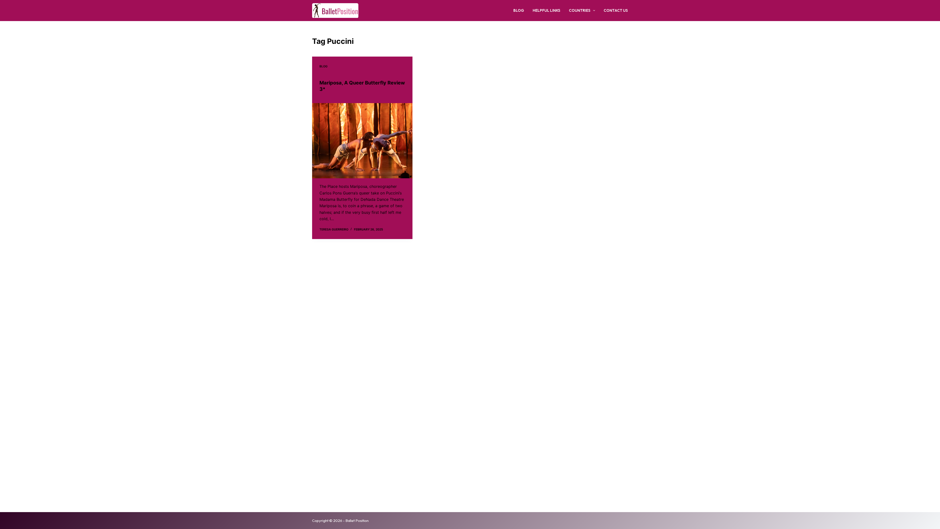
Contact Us (616, 10)
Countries (579, 10)
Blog (518, 10)
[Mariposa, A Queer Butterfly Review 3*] (362, 141)
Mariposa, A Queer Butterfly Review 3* (362, 86)
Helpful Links (546, 10)
